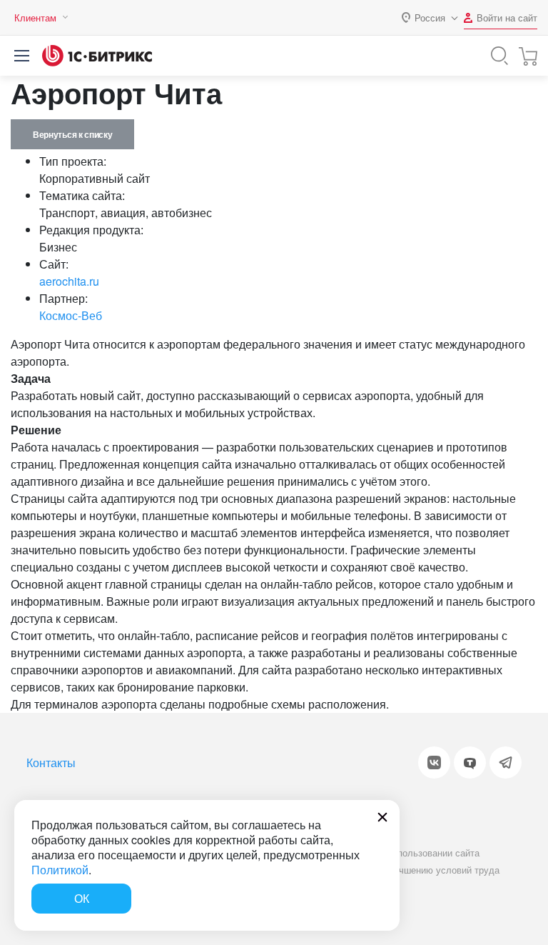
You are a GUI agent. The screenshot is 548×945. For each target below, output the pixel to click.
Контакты (51, 762)
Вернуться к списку (72, 134)
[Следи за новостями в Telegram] (505, 762)
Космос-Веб (70, 315)
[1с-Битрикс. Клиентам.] (97, 55)
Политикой (59, 869)
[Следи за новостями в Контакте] (434, 762)
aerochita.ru (69, 281)
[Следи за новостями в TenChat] (470, 762)
